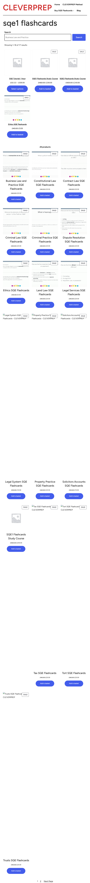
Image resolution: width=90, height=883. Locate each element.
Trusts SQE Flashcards (16, 860)
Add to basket (45, 89)
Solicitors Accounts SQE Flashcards (73, 483)
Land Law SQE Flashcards (45, 292)
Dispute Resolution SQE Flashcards (74, 239)
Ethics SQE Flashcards (16, 290)
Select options (17, 89)
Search (7, 32)
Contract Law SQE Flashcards (74, 182)
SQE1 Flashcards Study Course (16, 536)
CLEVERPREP (27, 7)
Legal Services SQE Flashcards (73, 292)
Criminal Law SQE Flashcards (16, 239)
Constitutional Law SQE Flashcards (45, 182)
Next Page (48, 881)
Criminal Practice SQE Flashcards (45, 239)
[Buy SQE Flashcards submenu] (73, 10)
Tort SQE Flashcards (74, 673)
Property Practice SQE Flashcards (45, 483)
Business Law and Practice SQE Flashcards (16, 184)
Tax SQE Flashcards (45, 673)
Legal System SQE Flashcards (16, 483)
